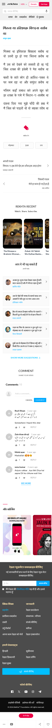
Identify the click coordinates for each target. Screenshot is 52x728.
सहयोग (5, 610)
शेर (16, 16)
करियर (29, 628)
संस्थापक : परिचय (33, 616)
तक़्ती (4, 622)
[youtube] (26, 691)
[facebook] (12, 691)
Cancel (29, 400)
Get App (44, 4)
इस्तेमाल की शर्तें (28, 702)
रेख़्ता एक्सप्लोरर (33, 634)
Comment (40, 400)
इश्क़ (27, 145)
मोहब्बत (11, 145)
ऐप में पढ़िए (26, 716)
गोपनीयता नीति (22, 589)
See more (26, 483)
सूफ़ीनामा (30, 651)
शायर (10, 16)
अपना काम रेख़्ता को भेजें (12, 634)
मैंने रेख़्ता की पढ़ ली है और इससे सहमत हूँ (25, 590)
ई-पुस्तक (40, 16)
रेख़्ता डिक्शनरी (8, 657)
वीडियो (32, 16)
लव (41, 145)
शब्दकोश (23, 16)
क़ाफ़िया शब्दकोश (9, 616)
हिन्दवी (5, 651)
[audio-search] (46, 11)
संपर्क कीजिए (31, 622)
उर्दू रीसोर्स (6, 628)
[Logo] (12, 4)
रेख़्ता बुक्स (6, 663)
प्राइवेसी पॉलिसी (14, 702)
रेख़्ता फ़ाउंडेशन (32, 610)
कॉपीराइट (40, 702)
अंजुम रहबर (7, 38)
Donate (34, 4)
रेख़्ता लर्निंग (31, 657)
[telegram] (40, 691)
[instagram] (33, 691)
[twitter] (19, 691)
